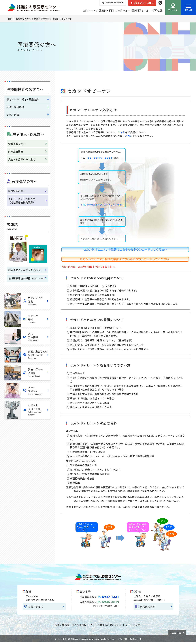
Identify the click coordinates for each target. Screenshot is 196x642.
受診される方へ (16, 143)
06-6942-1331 (108, 597)
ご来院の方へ (122, 10)
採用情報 (157, 10)
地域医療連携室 (41, 18)
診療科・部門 (106, 10)
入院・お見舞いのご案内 (21, 159)
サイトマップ (132, 625)
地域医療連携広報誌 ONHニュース (27, 278)
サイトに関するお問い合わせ (106, 625)
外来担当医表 (15, 151)
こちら (121, 132)
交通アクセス (35, 606)
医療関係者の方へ (141, 10)
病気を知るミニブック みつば (24, 270)
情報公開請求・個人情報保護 (71, 625)
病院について (90, 10)
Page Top (176, 632)
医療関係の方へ (23, 18)
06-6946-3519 (108, 602)
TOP (10, 18)
